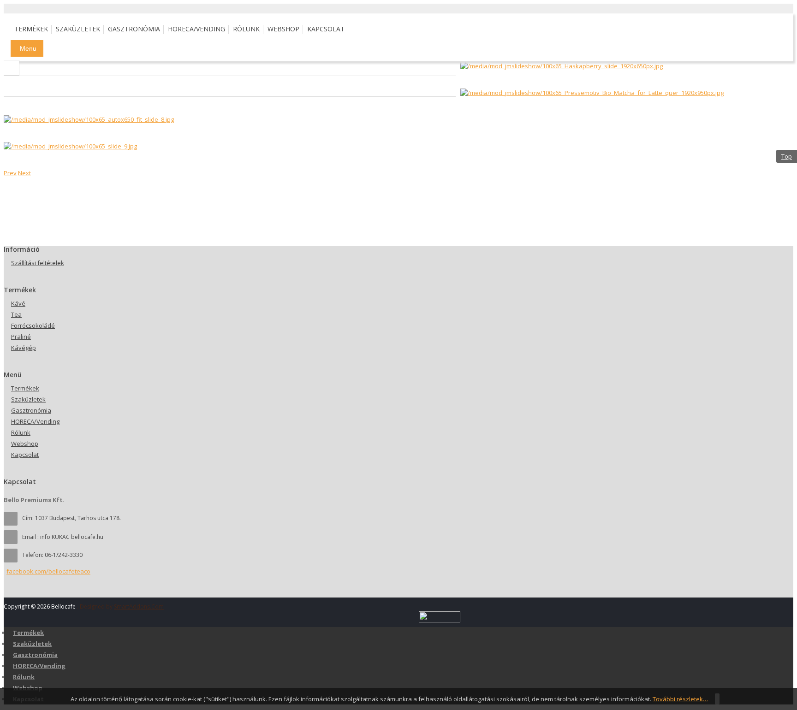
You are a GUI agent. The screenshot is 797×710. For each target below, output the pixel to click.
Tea (16, 314)
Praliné (21, 336)
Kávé (18, 303)
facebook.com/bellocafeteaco (48, 571)
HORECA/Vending (35, 421)
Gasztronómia (31, 410)
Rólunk (20, 432)
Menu (28, 48)
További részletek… (680, 699)
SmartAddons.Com (139, 606)
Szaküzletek (28, 399)
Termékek (25, 388)
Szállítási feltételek (37, 263)
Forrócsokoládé (33, 325)
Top (786, 156)
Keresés (11, 68)
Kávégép (23, 347)
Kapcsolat (25, 454)
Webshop (24, 443)
